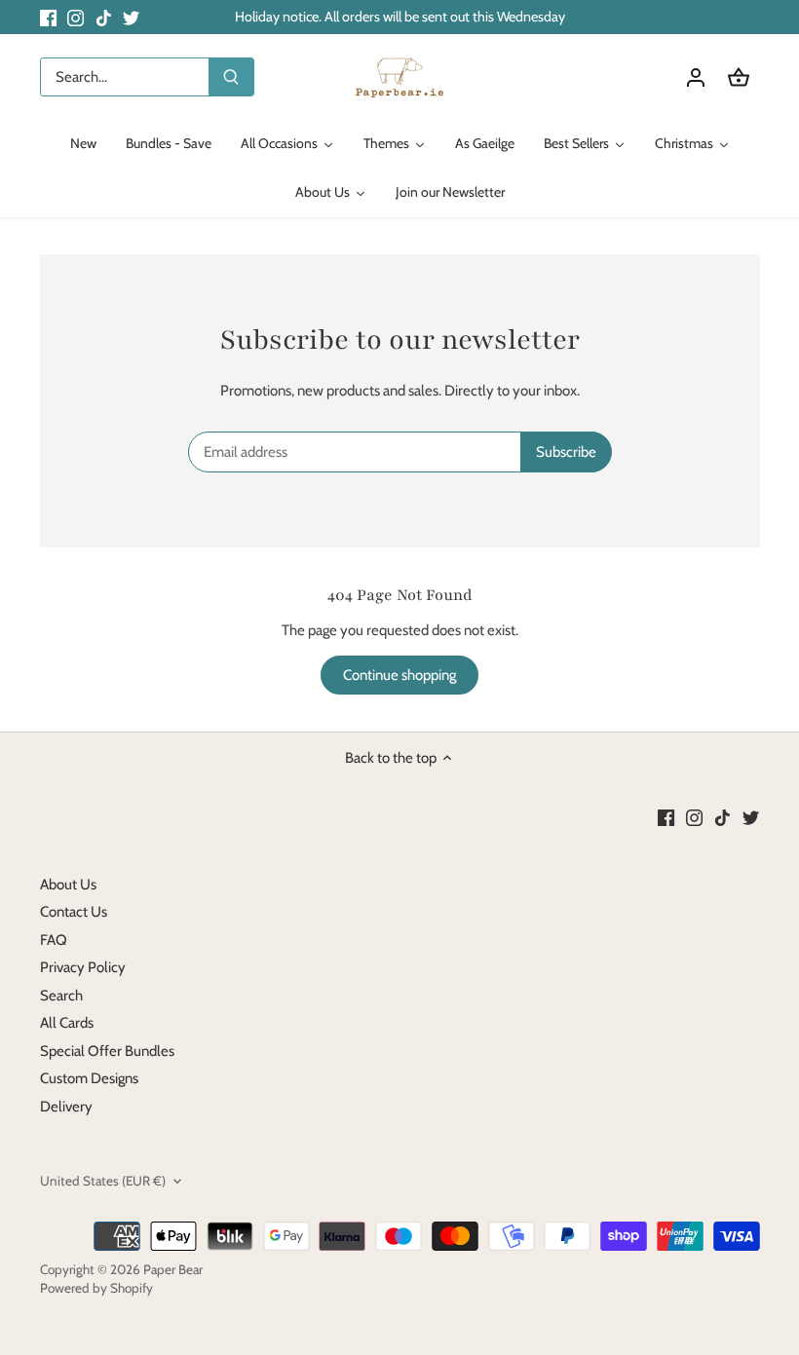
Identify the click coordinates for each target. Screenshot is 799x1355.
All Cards (67, 1023)
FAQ (53, 940)
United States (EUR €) (103, 1180)
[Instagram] (75, 17)
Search (61, 995)
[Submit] (231, 76)
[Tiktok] (103, 17)
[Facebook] (48, 17)
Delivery (66, 1106)
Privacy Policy (83, 967)
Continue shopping (399, 675)
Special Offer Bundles (107, 1051)
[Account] (695, 77)
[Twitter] (131, 17)
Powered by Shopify (96, 1288)
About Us (68, 884)
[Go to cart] (738, 77)
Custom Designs (89, 1078)
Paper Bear (173, 1269)
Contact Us (73, 912)
